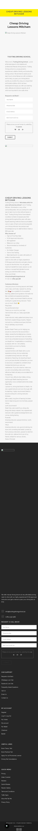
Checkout (4, 730)
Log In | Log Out (6, 716)
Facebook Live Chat (7, 683)
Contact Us (4, 698)
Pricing (3, 773)
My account (4, 723)
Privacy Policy (5, 802)
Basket (3, 734)
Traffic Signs (4, 795)
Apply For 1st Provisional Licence (11, 755)
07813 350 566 (16, 279)
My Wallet (4, 726)
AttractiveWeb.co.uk (19, 826)
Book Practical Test (7, 752)
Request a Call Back (7, 676)
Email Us (4, 694)
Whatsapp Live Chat (7, 680)
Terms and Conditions (7, 791)
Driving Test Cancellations (9, 759)
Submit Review (5, 784)
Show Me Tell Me (6, 798)
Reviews (3, 781)
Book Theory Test (6, 748)
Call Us (3, 690)
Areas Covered (5, 777)
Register (3, 712)
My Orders (4, 719)
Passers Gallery (6, 788)
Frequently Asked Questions (9, 687)
